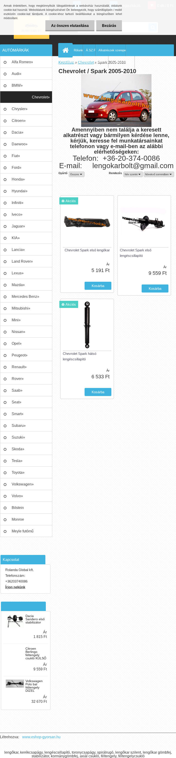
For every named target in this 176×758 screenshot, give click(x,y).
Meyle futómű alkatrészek (22, 533)
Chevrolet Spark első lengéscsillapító (135, 253)
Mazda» (18, 285)
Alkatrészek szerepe (112, 50)
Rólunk (78, 50)
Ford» (16, 167)
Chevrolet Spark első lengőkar (87, 250)
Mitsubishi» (21, 308)
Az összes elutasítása (70, 26)
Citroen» (19, 121)
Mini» (16, 320)
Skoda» (18, 449)
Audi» (16, 74)
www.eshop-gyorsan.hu (41, 737)
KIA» (16, 238)
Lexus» (18, 273)
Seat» (16, 402)
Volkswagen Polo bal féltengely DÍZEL (34, 685)
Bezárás (109, 26)
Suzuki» (18, 437)
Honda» (18, 179)
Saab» (17, 390)
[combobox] (133, 174)
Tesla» (17, 461)
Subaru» (19, 426)
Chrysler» (20, 109)
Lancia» (18, 250)
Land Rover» (22, 261)
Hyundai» (20, 191)
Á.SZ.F (91, 50)
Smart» (17, 414)
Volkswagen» (23, 484)
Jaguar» (18, 226)
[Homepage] (66, 50)
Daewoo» (20, 144)
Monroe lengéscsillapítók (25, 521)
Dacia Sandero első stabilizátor (35, 619)
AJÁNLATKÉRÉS (123, 62)
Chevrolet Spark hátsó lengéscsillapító (79, 356)
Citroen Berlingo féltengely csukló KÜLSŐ (35, 653)
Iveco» (17, 214)
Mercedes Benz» (25, 297)
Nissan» (18, 332)
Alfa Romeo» (22, 62)
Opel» (17, 343)
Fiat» (16, 156)
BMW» (17, 85)
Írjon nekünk (15, 587)
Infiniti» (17, 203)
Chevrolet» (41, 97)
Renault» (19, 367)
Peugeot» (20, 355)
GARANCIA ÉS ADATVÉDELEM (86, 62)
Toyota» (18, 472)
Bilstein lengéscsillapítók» (26, 510)
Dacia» (17, 132)
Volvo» (17, 496)
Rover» (18, 379)
